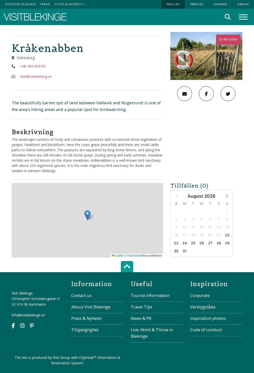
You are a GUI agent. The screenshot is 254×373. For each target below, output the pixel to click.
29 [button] (227, 243)
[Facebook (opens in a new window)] (13, 326)
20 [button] (210, 235)
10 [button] (185, 227)
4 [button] (193, 219)
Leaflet (119, 255)
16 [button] (176, 235)
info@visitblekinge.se (28, 315)
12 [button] (202, 227)
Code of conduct (206, 330)
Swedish (196, 4)
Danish (243, 4)
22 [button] (227, 235)
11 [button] (193, 227)
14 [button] (219, 227)
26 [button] (201, 243)
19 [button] (202, 235)
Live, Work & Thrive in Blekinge (152, 333)
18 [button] (193, 235)
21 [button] (219, 235)
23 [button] (176, 243)
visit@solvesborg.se (36, 76)
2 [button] (176, 219)
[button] (226, 196)
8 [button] (227, 219)
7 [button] (219, 219)
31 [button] (185, 251)
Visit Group (61, 357)
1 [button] (227, 211)
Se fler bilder (228, 39)
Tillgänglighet (84, 330)
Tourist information (150, 295)
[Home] (35, 17)
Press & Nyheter (86, 318)
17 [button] (185, 235)
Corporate (200, 295)
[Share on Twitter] (228, 93)
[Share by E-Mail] (184, 93)
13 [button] (210, 227)
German (220, 4)
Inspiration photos (208, 318)
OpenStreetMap (137, 255)
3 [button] (185, 219)
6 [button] (210, 219)
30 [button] (176, 251)
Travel (45, 4)
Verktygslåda (202, 307)
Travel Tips (141, 307)
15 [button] (227, 227)
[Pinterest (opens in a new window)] (32, 326)
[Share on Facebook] (206, 93)
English (173, 4)
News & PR (141, 318)
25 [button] (193, 243)
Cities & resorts (68, 4)
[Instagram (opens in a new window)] (22, 326)
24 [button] (184, 243)
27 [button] (210, 243)
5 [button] (201, 219)
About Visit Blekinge (90, 307)
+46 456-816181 (33, 66)
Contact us (81, 295)
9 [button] (176, 227)
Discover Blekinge (20, 4)
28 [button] (219, 243)
